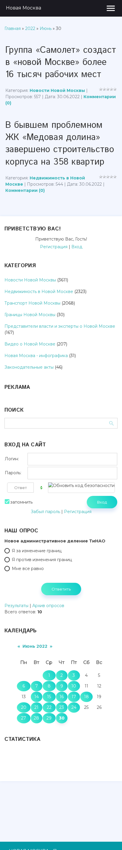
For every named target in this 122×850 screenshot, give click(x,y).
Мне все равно (28, 568)
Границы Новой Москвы (29, 314)
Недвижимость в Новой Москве (38, 291)
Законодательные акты (29, 367)
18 (86, 696)
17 (74, 696)
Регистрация (54, 246)
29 (49, 718)
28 (36, 718)
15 (49, 696)
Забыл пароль (45, 511)
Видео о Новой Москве (29, 344)
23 (61, 707)
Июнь (46, 28)
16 (62, 696)
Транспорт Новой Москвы (32, 303)
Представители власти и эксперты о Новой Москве (59, 326)
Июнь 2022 (35, 646)
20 (23, 707)
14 (36, 696)
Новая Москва (23, 8)
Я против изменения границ (42, 559)
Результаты (16, 605)
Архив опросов (48, 605)
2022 (30, 28)
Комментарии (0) (25, 190)
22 (49, 707)
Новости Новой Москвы (57, 90)
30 (62, 718)
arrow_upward (108, 836)
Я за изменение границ (37, 550)
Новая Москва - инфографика (36, 355)
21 (36, 707)
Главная (12, 28)
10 (73, 686)
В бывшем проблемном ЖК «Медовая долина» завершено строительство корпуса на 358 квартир (59, 143)
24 (73, 707)
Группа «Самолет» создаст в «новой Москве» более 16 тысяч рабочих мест (60, 62)
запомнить (21, 502)
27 (23, 718)
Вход (76, 246)
